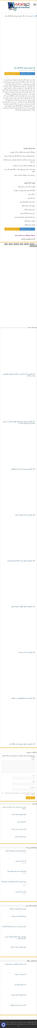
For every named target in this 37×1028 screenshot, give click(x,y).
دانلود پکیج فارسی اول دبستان (18, 814)
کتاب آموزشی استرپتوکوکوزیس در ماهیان (23, 698)
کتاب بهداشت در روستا (20, 974)
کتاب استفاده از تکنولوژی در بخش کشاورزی (15, 964)
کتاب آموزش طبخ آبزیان (20, 984)
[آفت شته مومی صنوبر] (31, 864)
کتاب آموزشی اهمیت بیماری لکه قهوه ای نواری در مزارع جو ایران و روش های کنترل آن (19, 422)
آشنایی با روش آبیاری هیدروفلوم (18, 1005)
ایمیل (33, 781)
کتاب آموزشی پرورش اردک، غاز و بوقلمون (23, 469)
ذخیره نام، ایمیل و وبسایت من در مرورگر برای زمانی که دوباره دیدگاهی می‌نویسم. (20, 793)
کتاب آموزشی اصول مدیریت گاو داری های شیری (21, 560)
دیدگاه (33, 759)
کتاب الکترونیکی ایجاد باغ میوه (18, 994)
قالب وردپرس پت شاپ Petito (19, 829)
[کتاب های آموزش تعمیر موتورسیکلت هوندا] (31, 854)
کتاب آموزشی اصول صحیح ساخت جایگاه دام (22, 744)
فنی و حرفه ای (28, 16)
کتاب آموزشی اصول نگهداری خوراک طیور (23, 606)
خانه (34, 16)
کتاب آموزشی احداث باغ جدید (26, 652)
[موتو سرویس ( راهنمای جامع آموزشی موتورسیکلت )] (31, 885)
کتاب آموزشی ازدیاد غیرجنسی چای (25, 515)
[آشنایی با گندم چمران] (31, 895)
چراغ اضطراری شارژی (20, 836)
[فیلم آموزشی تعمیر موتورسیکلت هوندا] (31, 875)
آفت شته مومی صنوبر (20, 861)
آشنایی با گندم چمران (21, 891)
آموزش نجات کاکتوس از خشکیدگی (17, 909)
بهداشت (26, 244)
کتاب (6, 244)
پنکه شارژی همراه (21, 821)
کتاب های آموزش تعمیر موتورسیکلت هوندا (15, 850)
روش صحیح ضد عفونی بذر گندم (18, 947)
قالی (22, 244)
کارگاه (11, 244)
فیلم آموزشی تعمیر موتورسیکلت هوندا (16, 871)
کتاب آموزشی (33, 246)
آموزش (32, 244)
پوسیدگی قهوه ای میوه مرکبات (18, 916)
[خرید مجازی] (18, 6)
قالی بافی (16, 244)
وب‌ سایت (32, 787)
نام (34, 775)
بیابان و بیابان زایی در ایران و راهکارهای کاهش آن (14, 926)
